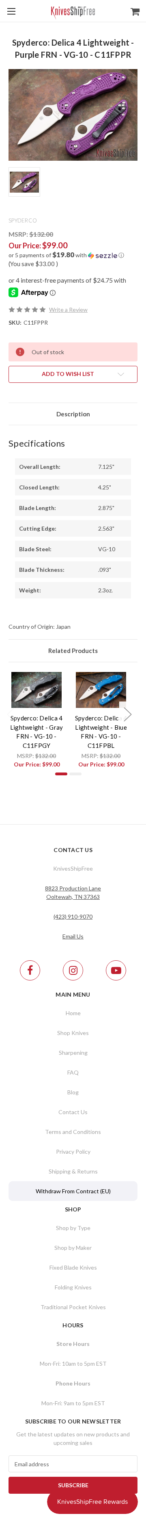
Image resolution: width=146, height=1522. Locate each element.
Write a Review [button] (68, 309)
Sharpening (73, 1052)
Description (73, 414)
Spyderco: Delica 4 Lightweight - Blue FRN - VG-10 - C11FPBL (101, 731)
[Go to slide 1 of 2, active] (61, 774)
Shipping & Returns (73, 1171)
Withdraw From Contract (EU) (73, 1191)
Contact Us (73, 1111)
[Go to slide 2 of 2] (75, 774)
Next (127, 714)
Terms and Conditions (73, 1131)
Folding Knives (73, 1287)
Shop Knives (73, 1032)
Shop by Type (73, 1227)
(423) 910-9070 (73, 916)
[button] (73, 255)
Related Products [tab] (73, 650)
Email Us (73, 936)
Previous (10, 714)
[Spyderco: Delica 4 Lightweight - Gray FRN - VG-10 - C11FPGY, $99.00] (36, 690)
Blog (73, 1092)
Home (73, 1013)
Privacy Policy (73, 1151)
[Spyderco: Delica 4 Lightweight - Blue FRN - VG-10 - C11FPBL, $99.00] (101, 690)
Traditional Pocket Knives (73, 1307)
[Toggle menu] (11, 11)
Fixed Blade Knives (73, 1267)
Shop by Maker (73, 1247)
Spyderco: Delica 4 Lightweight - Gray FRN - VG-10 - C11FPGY (36, 731)
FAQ (73, 1072)
